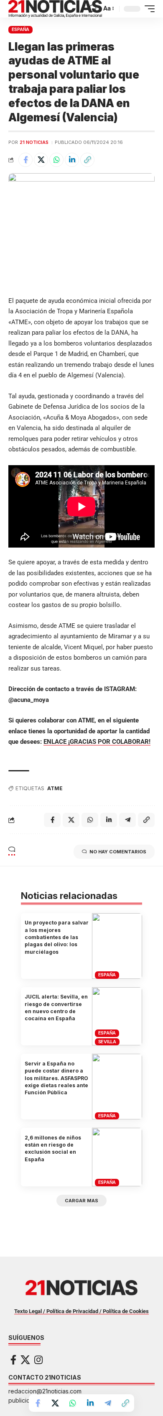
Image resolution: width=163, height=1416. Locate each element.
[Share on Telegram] (108, 1403)
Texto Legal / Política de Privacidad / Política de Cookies (81, 1311)
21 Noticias (34, 142)
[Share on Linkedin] (72, 160)
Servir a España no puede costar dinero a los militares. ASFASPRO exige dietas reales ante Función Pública (56, 1078)
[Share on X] (41, 160)
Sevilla (107, 1042)
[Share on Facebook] (25, 160)
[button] (93, 8)
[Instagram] (38, 1360)
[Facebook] (13, 1360)
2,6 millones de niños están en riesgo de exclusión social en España (53, 1148)
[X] (25, 1360)
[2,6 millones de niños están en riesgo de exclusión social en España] (117, 1157)
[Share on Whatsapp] (56, 160)
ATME (55, 788)
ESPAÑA (21, 29)
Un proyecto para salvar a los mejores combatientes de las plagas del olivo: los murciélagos (57, 937)
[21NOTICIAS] (55, 9)
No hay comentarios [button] (117, 852)
